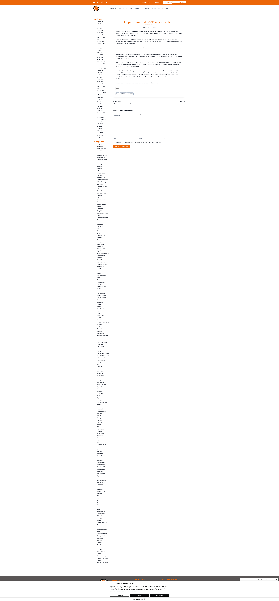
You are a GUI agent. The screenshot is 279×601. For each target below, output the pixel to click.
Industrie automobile (102, 342)
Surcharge (99, 542)
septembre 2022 (101, 119)
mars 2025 (100, 55)
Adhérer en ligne (146, 2)
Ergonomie (100, 302)
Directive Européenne (103, 253)
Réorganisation (101, 473)
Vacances (130, 93)
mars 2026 (100, 30)
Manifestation (100, 378)
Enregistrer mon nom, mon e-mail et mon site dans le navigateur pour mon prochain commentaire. (138, 142)
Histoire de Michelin (102, 335)
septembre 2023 (101, 93)
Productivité (100, 438)
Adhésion (99, 168)
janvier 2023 (100, 110)
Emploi (99, 289)
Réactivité (99, 451)
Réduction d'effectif (102, 467)
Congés (99, 215)
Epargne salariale (101, 295)
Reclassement (101, 464)
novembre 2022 (101, 115)
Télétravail (100, 547)
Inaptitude (99, 340)
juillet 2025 (100, 46)
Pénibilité (99, 422)
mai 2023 (99, 101)
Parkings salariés (101, 411)
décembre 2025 (101, 37)
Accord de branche (102, 155)
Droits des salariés (102, 262)
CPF (98, 228)
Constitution (100, 224)
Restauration (100, 489)
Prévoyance (100, 431)
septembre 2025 (101, 43)
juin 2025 (99, 48)
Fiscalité (99, 317)
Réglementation (101, 469)
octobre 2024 (100, 66)
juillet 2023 (100, 97)
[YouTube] (94, 2)
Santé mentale (101, 513)
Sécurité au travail (102, 522)
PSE (98, 440)
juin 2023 (99, 99)
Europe (99, 306)
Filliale (98, 313)
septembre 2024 (101, 68)
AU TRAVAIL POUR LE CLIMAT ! (176, 103)
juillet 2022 (100, 124)
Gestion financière (102, 329)
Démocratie (100, 240)
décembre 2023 (101, 86)
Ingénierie (99, 351)
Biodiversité (100, 184)
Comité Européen (101, 199)
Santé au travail (101, 511)
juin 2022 (99, 126)
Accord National (101, 157)
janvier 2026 (100, 35)
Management (100, 373)
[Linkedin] (106, 2)
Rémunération (100, 471)
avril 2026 (99, 28)
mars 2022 (100, 133)
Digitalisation (100, 251)
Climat (98, 197)
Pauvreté (99, 420)
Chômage (99, 195)
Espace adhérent (168, 2)
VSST (98, 567)
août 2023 (99, 95)
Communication (101, 202)
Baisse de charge (101, 182)
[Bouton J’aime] (117, 88)
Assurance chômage (102, 179)
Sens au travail (101, 527)
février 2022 (100, 135)
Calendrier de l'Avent (102, 186)
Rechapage (100, 453)
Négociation (100, 386)
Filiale (98, 311)
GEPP (98, 326)
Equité (98, 300)
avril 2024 (99, 77)
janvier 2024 (100, 84)
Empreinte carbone (102, 291)
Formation (99, 324)
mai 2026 (99, 26)
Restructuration (101, 491)
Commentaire (117, 115)
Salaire (99, 507)
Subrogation (100, 538)
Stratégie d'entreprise (102, 536)
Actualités (118, 8)
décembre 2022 (101, 113)
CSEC (98, 233)
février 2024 (100, 81)
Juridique (99, 366)
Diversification (101, 255)
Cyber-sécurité (101, 235)
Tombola (99, 553)
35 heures (99, 144)
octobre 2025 (100, 41)
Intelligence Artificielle (103, 355)
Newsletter (157, 2)
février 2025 (100, 57)
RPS (98, 500)
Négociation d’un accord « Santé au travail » (125, 103)
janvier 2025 (100, 59)
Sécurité (99, 520)
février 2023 (100, 108)
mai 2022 (99, 128)
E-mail (140, 138)
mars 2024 (100, 79)
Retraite (99, 496)
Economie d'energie (102, 264)
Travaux (99, 560)
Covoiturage (100, 226)
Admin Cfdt (146, 27)
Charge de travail (101, 193)
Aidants (99, 171)
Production (100, 435)
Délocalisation (100, 237)
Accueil (112, 8)
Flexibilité (99, 320)
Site (164, 138)
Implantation (100, 338)
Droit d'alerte (100, 260)
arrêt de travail (101, 175)
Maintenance (100, 371)
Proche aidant (100, 433)
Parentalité (100, 409)
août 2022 (99, 121)
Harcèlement (100, 333)
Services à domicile (102, 529)
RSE (98, 504)
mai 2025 (99, 50)
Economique (100, 266)
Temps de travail (101, 551)
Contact (167, 8)
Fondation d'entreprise (103, 322)
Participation (100, 418)
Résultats (99, 493)
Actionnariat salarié (102, 159)
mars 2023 (100, 106)
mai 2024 (99, 75)
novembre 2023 (101, 88)
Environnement (101, 293)
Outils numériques (102, 402)
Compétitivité (100, 211)
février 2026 (100, 32)
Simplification (100, 531)
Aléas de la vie (101, 173)
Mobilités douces (101, 382)
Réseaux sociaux (101, 480)
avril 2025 (99, 52)
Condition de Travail (102, 213)
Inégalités (99, 349)
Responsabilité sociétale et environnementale (101, 485)
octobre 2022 (100, 117)
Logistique (99, 369)
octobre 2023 (100, 90)
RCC (98, 449)
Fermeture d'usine (102, 309)
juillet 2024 (100, 70)
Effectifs (99, 268)
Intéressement (101, 358)
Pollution (99, 427)
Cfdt (98, 188)
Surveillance (100, 545)
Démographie (100, 242)
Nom (115, 138)
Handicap (99, 331)
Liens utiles (160, 8)
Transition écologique (102, 556)
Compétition (100, 208)
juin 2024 (99, 72)
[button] (276, 580)
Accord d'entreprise (102, 151)
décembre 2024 (101, 61)
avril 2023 (99, 104)
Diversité (99, 257)
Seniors (99, 525)
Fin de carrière (101, 315)
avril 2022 (99, 130)
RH (98, 498)
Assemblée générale (102, 177)
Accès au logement (102, 148)
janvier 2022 (100, 137)
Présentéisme (100, 429)
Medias (99, 380)
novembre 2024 (101, 64)
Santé (98, 509)
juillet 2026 (100, 21)
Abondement (100, 146)
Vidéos (154, 8)
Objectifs (99, 391)
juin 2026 (99, 23)
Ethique (99, 304)
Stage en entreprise (102, 533)
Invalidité (99, 362)
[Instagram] (102, 2)
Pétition (99, 424)
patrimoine (123, 93)
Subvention (100, 540)
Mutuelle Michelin (101, 384)
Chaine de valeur (101, 191)
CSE (152, 24)
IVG (98, 364)
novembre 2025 (101, 39)
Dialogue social (101, 248)
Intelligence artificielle (103, 353)
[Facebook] (98, 2)
